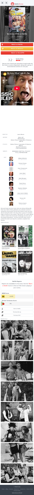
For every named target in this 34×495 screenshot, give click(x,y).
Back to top (17, 486)
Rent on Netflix (17, 308)
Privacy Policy (17, 490)
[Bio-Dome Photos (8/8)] (17, 473)
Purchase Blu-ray (17, 312)
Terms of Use (29, 489)
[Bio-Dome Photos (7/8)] (17, 453)
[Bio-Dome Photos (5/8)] (17, 412)
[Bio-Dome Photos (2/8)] (17, 350)
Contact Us (22, 489)
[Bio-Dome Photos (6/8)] (17, 432)
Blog (7, 489)
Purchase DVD (17, 315)
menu (2, 2)
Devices (11, 489)
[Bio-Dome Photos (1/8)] (17, 330)
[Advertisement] (17, 120)
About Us (16, 489)
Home (3, 489)
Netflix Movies (15, 492)
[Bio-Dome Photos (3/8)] (17, 371)
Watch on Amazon (17, 49)
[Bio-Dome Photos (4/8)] (17, 391)
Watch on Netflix (17, 44)
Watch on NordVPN (17, 53)
